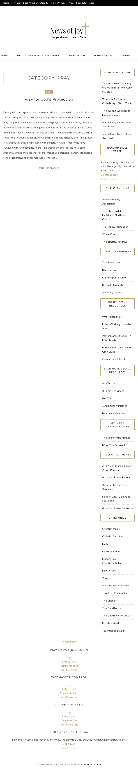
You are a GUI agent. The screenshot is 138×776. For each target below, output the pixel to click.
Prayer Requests (77, 3)
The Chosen (109, 600)
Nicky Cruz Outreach (114, 445)
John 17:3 (69, 743)
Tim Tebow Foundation (115, 226)
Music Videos (58, 3)
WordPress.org (69, 669)
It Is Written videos (113, 390)
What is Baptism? (112, 316)
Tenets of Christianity (114, 593)
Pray (49, 92)
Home (6, 3)
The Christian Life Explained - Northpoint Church (115, 215)
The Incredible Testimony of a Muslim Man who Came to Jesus (117, 87)
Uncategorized (110, 623)
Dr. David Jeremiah (112, 285)
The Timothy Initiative (115, 241)
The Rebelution (111, 262)
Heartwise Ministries (114, 413)
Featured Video (111, 551)
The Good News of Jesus (116, 615)
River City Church (112, 292)
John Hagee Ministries (114, 405)
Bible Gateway (110, 269)
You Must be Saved (113, 630)
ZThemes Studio (91, 764)
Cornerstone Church (114, 358)
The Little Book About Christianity (30, 3)
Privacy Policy (69, 641)
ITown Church (110, 234)
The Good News (111, 608)
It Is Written (109, 383)
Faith (105, 543)
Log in (69, 657)
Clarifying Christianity (114, 277)
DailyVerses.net (108, 179)
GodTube (107, 398)
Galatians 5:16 (109, 174)
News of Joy (109, 570)
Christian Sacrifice (112, 536)
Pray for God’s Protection (48, 99)
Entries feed (69, 661)
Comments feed (69, 665)
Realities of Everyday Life (116, 585)
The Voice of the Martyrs (116, 437)
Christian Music (111, 528)
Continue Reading (49, 168)
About (92, 3)
